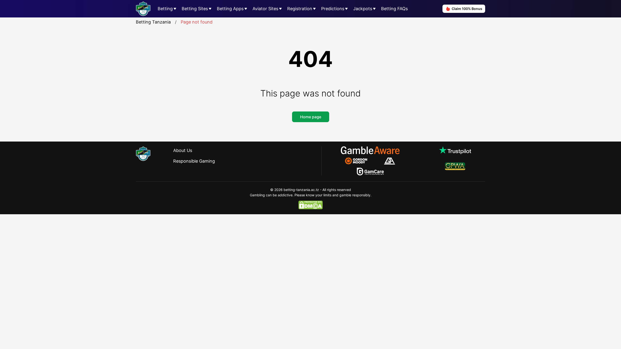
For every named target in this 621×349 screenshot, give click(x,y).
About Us (182, 150)
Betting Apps (230, 8)
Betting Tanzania (153, 21)
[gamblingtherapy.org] (359, 161)
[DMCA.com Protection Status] (310, 205)
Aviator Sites (265, 8)
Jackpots (362, 8)
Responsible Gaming (194, 161)
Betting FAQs (394, 8)
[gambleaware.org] (370, 150)
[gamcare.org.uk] (370, 171)
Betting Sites (195, 8)
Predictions (332, 8)
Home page (310, 116)
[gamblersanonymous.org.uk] (389, 161)
